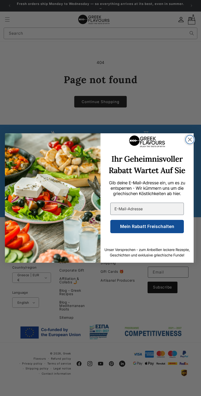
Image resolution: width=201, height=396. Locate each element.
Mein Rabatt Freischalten (147, 226)
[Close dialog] (190, 139)
